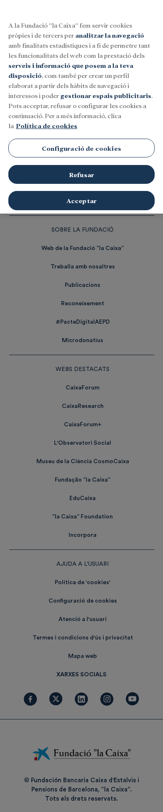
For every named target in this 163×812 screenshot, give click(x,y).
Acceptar (81, 200)
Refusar (81, 174)
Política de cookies (46, 125)
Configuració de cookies (81, 148)
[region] (81, 107)
